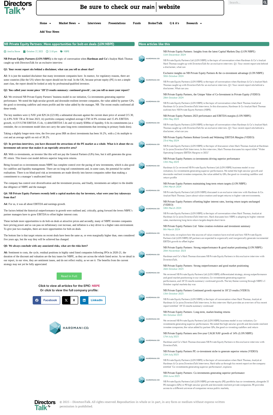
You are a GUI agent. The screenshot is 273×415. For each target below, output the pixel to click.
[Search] (265, 2)
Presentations (117, 23)
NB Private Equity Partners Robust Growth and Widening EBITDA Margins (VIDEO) (208, 137)
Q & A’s (174, 23)
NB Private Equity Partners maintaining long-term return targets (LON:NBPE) (204, 183)
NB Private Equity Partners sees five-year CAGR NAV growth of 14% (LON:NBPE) (208, 333)
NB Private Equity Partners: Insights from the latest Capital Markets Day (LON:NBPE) (209, 51)
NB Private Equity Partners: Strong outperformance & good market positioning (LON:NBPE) (212, 247)
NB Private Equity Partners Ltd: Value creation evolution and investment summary (206, 226)
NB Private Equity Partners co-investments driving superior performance (201, 158)
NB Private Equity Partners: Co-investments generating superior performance (204, 373)
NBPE (66, 51)
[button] (46, 300)
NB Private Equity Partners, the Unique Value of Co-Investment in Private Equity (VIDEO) (211, 94)
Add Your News (49, 32)
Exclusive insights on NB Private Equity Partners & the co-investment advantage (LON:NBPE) (213, 73)
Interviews (94, 23)
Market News (67, 23)
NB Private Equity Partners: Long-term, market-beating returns (196, 312)
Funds (137, 23)
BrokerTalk (155, 23)
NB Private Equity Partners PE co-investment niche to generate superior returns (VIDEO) (210, 351)
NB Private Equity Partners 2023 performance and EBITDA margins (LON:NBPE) (207, 115)
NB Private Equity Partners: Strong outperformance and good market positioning (206, 265)
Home (43, 23)
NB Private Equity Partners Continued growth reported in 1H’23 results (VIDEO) (206, 290)
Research (192, 23)
